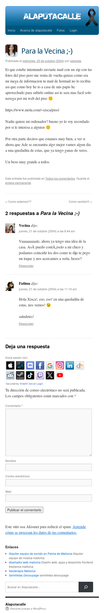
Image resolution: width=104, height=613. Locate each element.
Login (73, 30)
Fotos (61, 30)
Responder (26, 266)
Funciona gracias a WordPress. (28, 608)
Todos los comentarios (60, 178)
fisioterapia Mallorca (22, 571)
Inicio (11, 30)
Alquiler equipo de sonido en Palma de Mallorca (40, 553)
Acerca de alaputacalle (36, 30)
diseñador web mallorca (25, 562)
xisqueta (75, 61)
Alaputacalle (15, 604)
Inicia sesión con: (16, 357)
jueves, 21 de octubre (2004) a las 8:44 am (47, 231)
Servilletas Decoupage (24, 575)
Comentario (14, 406)
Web (8, 491)
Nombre (10, 461)
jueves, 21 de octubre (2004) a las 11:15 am (48, 289)
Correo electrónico (17, 476)
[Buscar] (86, 587)
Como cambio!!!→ (80, 201)
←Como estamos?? (18, 201)
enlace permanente (18, 183)
